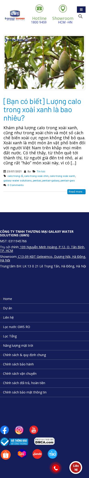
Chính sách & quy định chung (24, 355)
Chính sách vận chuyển (20, 373)
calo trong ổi (15, 176)
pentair (37, 180)
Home (7, 299)
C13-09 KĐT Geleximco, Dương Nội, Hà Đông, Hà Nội (43, 258)
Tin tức (41, 171)
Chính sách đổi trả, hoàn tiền (24, 383)
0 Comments (16, 185)
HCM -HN (62, 20)
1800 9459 (39, 20)
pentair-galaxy (50, 180)
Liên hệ (8, 317)
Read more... (76, 191)
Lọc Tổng (10, 336)
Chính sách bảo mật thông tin (25, 392)
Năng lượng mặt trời (18, 345)
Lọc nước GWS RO (16, 327)
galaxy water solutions (17, 180)
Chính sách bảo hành (18, 364)
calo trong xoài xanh (62, 176)
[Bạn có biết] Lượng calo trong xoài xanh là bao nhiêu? (42, 109)
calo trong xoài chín (36, 176)
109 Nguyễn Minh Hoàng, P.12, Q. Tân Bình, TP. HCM (42, 249)
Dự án (7, 308)
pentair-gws (67, 180)
